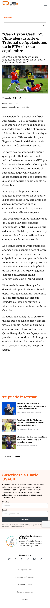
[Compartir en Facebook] (15, 98)
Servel (25, 599)
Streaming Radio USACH (25, 577)
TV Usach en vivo (25, 570)
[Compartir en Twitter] (20, 98)
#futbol (8, 456)
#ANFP (17, 456)
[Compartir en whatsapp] (26, 98)
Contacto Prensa (25, 584)
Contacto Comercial (25, 592)
